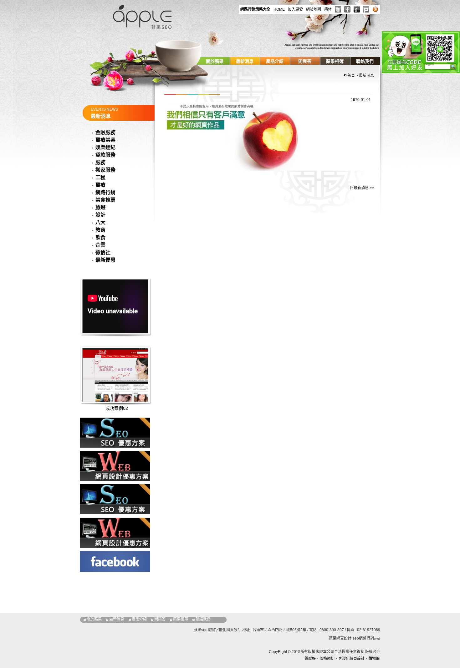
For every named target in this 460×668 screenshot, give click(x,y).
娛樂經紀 (105, 147)
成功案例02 (116, 408)
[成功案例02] (123, 392)
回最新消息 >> (362, 188)
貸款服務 (105, 155)
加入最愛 (295, 9)
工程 (100, 177)
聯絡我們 (365, 61)
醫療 (100, 185)
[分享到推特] (338, 9)
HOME (279, 9)
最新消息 (244, 61)
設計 (100, 215)
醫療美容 (105, 140)
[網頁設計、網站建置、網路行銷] (115, 432)
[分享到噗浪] (366, 9)
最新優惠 (105, 260)
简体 (328, 9)
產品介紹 (275, 61)
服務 (100, 162)
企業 (100, 245)
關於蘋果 (214, 61)
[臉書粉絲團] (115, 561)
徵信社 (102, 252)
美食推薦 (105, 200)
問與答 (304, 61)
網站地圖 (313, 9)
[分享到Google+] (357, 9)
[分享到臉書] (347, 9)
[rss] (375, 9)
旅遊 (100, 207)
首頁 (351, 75)
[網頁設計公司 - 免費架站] (142, 16)
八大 (100, 222)
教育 (100, 230)
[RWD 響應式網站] (115, 532)
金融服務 (105, 132)
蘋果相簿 (335, 61)
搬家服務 (105, 170)
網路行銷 (105, 192)
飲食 (100, 237)
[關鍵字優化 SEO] (115, 499)
